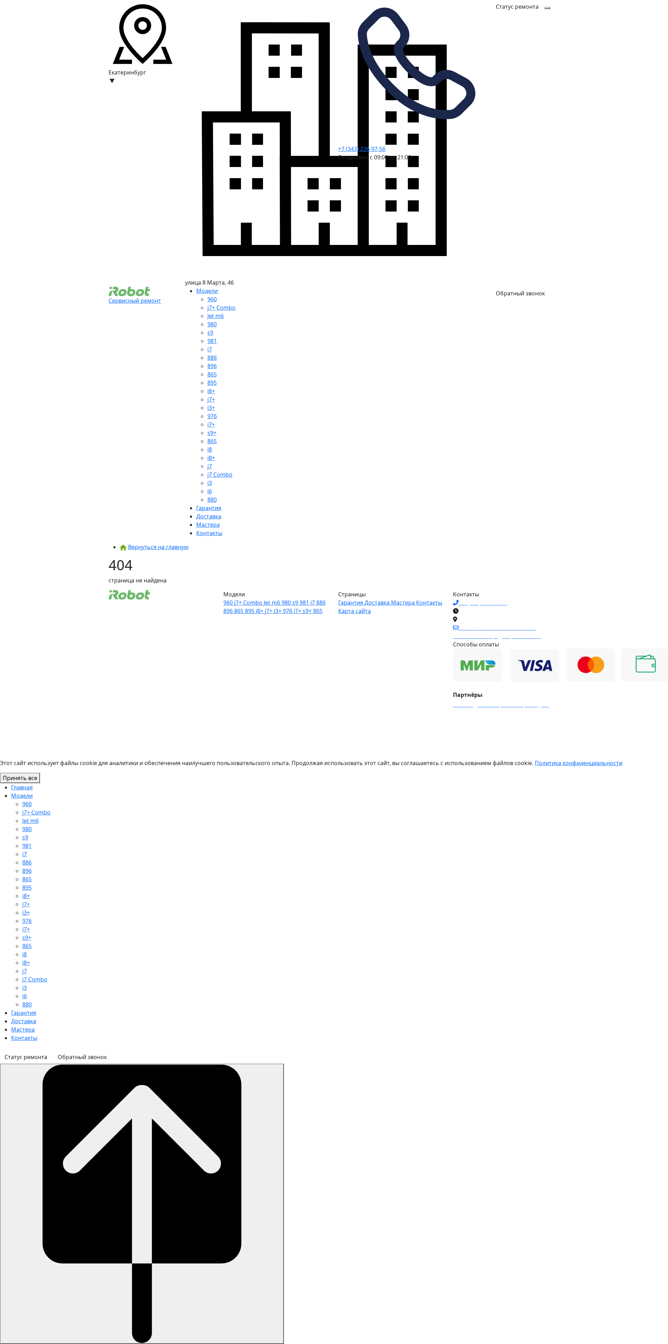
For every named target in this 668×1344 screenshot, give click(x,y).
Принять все (20, 778)
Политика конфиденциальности (578, 763)
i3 (209, 483)
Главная (22, 787)
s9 (210, 332)
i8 (209, 449)
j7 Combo (219, 474)
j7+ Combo (221, 307)
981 (212, 341)
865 (212, 374)
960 (212, 299)
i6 (209, 491)
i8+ (211, 391)
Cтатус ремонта (517, 6)
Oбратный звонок (520, 293)
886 (212, 357)
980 (212, 324)
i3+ (211, 408)
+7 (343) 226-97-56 (361, 149)
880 (212, 499)
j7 (209, 466)
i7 (209, 349)
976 (212, 416)
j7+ (211, 399)
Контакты (209, 533)
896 (212, 366)
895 (212, 383)
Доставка (208, 516)
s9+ (211, 433)
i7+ (211, 424)
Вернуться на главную (158, 547)
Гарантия (208, 508)
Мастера (208, 524)
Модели (207, 291)
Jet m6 (215, 316)
